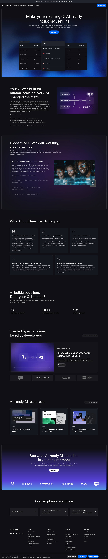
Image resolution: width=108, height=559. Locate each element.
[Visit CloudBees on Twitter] (19, 534)
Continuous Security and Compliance (52, 542)
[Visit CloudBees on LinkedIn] (22, 534)
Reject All (82, 556)
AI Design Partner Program (72, 534)
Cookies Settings (72, 556)
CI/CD (29, 534)
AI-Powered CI (50, 531)
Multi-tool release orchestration (51, 538)
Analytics (30, 545)
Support (67, 543)
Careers (86, 538)
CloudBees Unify (32, 531)
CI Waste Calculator (70, 549)
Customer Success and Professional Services (71, 546)
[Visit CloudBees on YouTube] (17, 534)
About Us (86, 531)
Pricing (85, 541)
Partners (86, 536)
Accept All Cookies (93, 556)
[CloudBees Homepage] (14, 529)
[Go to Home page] (6, 5)
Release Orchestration (33, 543)
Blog (67, 531)
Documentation (69, 541)
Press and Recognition (89, 534)
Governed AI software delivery (52, 535)
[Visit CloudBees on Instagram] (14, 534)
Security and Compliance (34, 536)
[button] (16, 5)
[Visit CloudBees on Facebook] (11, 534)
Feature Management (33, 538)
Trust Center (68, 536)
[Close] (105, 556)
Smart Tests (31, 541)
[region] (54, 556)
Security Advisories (70, 538)
